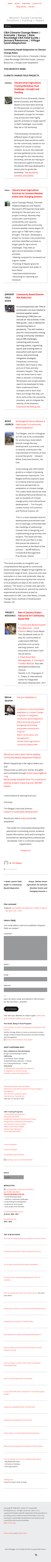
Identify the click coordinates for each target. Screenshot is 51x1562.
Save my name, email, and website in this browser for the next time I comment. (24, 1000)
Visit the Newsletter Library (13, 1211)
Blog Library (21, 7)
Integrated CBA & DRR (11, 1117)
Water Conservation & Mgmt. (14, 1126)
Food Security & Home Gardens (15, 1124)
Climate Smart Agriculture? (28, 741)
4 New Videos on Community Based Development (21, 1433)
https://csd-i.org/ (10, 1523)
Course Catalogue (10, 1144)
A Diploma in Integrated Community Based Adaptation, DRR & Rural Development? (30, 718)
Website (7, 985)
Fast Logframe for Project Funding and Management (22, 1334)
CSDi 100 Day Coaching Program (15, 1094)
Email (6, 975)
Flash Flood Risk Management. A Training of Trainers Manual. (31, 660)
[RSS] (36, 1555)
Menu (9, 26)
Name (7, 964)
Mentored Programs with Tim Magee (17, 1086)
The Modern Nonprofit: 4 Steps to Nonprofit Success (22, 1251)
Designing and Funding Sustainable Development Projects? (28, 728)
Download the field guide (28, 406)
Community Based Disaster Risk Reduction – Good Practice (32, 628)
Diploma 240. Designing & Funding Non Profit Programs (23, 1446)
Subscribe (26, 3)
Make (13, 1549)
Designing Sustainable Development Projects (20, 1119)
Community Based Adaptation (14, 1114)
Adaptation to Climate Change (16, 1071)
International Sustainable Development (19, 1068)
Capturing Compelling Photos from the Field (19, 1407)
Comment (8, 933)
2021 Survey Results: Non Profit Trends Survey (20, 1293)
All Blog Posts (8, 1479)
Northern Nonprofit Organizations (17, 1073)
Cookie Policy (22, 1533)
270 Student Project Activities (14, 1155)
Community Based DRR (12, 1131)
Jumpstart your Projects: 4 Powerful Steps (18, 1321)
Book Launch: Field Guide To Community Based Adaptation (13, 884)
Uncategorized (11, 869)
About (17, 3)
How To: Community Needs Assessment (18, 1378)
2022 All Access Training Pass (14, 1096)
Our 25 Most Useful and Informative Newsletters (21, 1264)
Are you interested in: (27, 697)
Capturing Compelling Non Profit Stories (18, 1420)
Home (10, 3)
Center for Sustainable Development (21, 811)
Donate (31, 7)
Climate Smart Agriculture (13, 1129)
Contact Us (36, 3)
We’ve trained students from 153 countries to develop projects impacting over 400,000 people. (25, 782)
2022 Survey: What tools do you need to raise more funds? (25, 1238)
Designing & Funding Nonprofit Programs (18, 1121)
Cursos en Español (10, 1149)
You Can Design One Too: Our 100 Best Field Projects (22, 1459)
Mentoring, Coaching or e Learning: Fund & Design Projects (25, 1308)
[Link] (14, 1555)
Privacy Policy (9, 1533)
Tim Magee (17, 863)
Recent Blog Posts (10, 1219)
